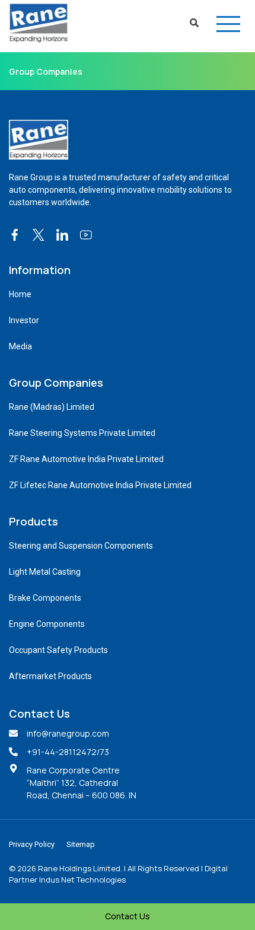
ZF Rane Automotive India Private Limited (86, 459)
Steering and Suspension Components (81, 545)
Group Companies (45, 71)
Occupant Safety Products (58, 650)
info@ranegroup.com (68, 733)
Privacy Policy (32, 844)
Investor (24, 320)
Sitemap (80, 844)
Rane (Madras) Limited (51, 407)
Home (20, 294)
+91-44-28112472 (62, 751)
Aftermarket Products (50, 676)
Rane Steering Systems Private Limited (82, 433)
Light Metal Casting (45, 572)
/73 (103, 751)
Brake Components (45, 598)
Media (20, 346)
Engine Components (47, 624)
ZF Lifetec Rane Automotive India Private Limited (100, 485)
